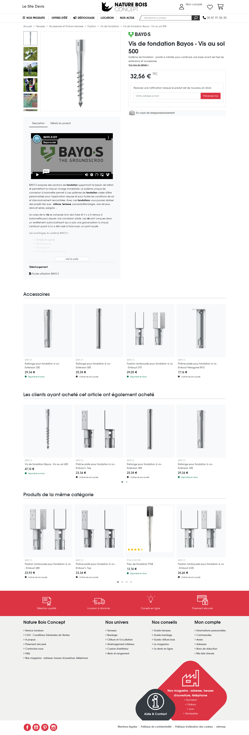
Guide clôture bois (164, 639)
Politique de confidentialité (156, 726)
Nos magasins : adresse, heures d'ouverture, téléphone (56, 658)
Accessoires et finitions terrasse (66, 26)
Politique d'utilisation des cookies (194, 726)
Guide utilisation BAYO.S (45, 273)
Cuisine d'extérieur (117, 648)
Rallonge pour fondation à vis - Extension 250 (42, 365)
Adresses (202, 644)
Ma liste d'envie (205, 653)
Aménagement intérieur (120, 644)
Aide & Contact (155, 714)
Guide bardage (163, 635)
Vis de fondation (110, 26)
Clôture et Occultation (120, 639)
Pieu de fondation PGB (140, 564)
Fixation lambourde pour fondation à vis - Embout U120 (201, 565)
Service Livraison (34, 630)
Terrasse (41, 26)
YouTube (36, 727)
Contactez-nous (34, 648)
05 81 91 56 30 (216, 18)
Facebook (27, 727)
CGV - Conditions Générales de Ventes (47, 635)
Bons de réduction (207, 648)
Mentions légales (128, 726)
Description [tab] (38, 123)
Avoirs (200, 639)
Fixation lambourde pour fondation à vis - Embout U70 (150, 365)
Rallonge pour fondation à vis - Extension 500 (93, 365)
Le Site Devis (33, 6)
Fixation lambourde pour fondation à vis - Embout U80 (48, 565)
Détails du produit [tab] (60, 123)
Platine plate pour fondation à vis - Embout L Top (95, 466)
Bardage (112, 635)
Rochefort (191, 699)
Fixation (92, 26)
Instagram (53, 727)
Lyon (191, 709)
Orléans (191, 704)
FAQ (27, 653)
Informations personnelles (211, 630)
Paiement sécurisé (35, 644)
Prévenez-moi (210, 95)
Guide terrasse (162, 630)
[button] (122, 482)
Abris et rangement (118, 653)
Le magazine (161, 644)
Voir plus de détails (138, 65)
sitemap (221, 726)
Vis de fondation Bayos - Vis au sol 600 (46, 464)
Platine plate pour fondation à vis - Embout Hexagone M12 (197, 365)
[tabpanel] (72, 204)
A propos (30, 639)
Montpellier (191, 713)
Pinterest (44, 727)
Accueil (28, 26)
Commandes (204, 635)
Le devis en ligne (163, 648)
